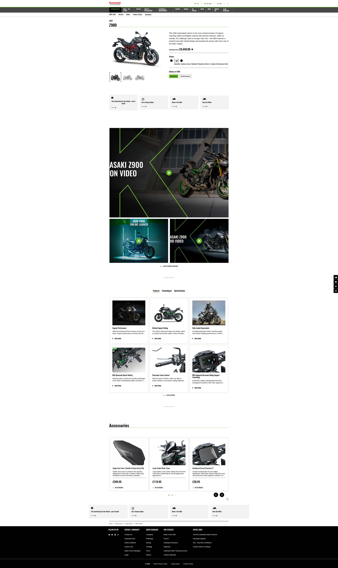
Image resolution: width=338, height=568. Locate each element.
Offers (138, 9)
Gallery (128, 14)
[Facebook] (112, 534)
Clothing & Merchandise (163, 10)
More (209, 9)
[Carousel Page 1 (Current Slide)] (169, 495)
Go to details (119, 488)
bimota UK (217, 10)
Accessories (148, 14)
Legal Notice (175, 564)
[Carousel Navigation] (218, 495)
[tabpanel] (169, 356)
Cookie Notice (188, 564)
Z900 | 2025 (112, 14)
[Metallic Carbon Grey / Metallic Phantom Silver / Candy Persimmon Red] (176, 60)
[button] (123, 102)
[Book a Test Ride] (336, 277)
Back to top (227, 499)
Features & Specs (137, 14)
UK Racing (194, 10)
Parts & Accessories (148, 10)
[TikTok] (118, 534)
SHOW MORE (117, 339)
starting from (174, 50)
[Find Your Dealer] (336, 282)
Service (177, 9)
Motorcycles (115, 9)
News (202, 9)
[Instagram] (115, 534)
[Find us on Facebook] (336, 286)
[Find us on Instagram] (336, 291)
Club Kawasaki (226, 10)
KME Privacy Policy (161, 564)
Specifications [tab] (179, 290)
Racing (186, 9)
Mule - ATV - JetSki (127, 10)
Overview (121, 14)
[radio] (173, 76)
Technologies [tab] (167, 290)
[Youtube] (109, 534)
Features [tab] (156, 290)
